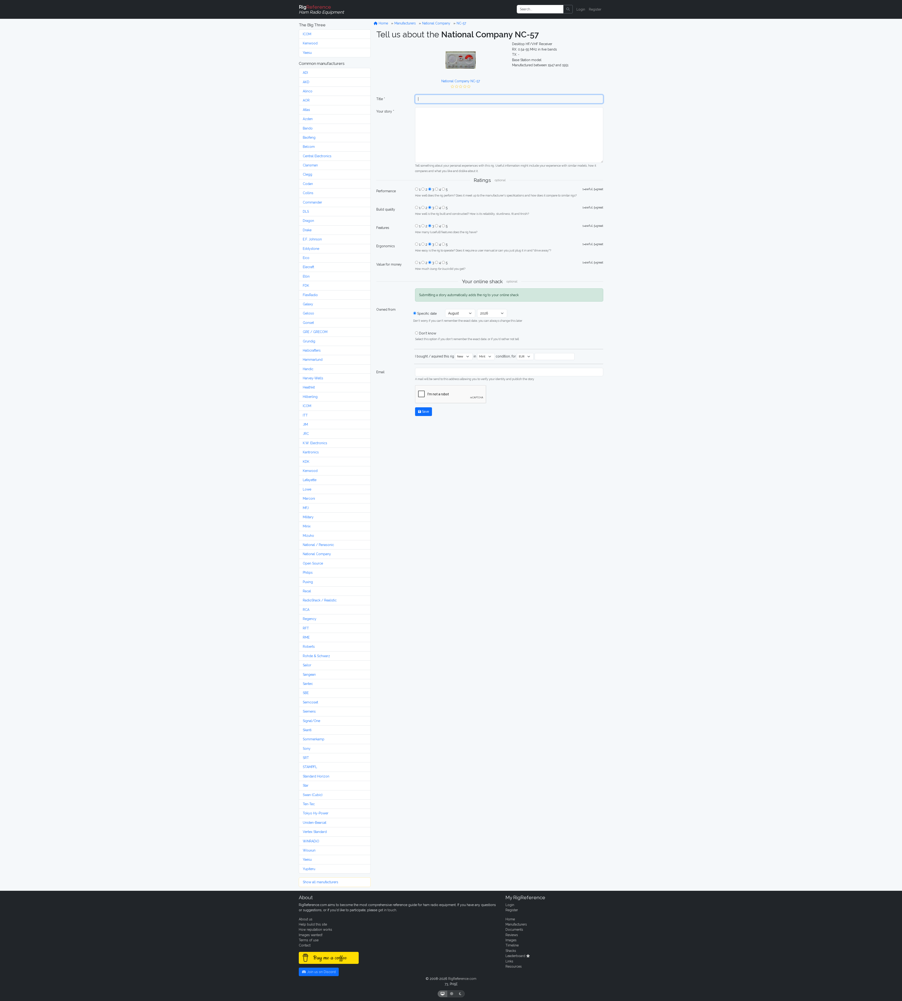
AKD (306, 82)
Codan (308, 184)
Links (509, 961)
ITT (305, 415)
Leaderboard (515, 956)
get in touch (387, 910)
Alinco (307, 91)
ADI (305, 73)
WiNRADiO (311, 841)
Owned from (386, 309)
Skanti (307, 730)
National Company (317, 554)
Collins (308, 193)
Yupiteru (309, 869)
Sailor (307, 665)
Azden (308, 119)
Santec (308, 684)
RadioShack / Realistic (320, 600)
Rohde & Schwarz (316, 656)
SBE (306, 693)
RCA (306, 610)
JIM (305, 424)
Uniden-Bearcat (314, 822)
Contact (305, 945)
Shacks (510, 951)
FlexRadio (310, 295)
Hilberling (310, 397)
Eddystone (311, 249)
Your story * (385, 111)
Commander (312, 202)
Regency (309, 619)
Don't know (427, 333)
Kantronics (311, 452)
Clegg (307, 174)
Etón (306, 276)
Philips (308, 572)
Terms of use (309, 940)
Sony (307, 748)
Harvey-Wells (313, 378)
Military (308, 517)
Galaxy (308, 304)
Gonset (308, 323)
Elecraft (308, 267)
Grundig (309, 341)
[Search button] (568, 9)
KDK (306, 461)
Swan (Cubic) (313, 795)
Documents (514, 929)
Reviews (511, 935)
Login (580, 9)
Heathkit (309, 387)
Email (380, 372)
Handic (308, 369)
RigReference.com (462, 979)
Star (305, 785)
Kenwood (310, 43)
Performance (386, 191)
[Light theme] (451, 994)
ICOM (307, 34)
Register (595, 9)
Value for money (389, 264)
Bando (308, 128)
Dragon (308, 221)
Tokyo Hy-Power (315, 813)
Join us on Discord (321, 972)
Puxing (308, 582)
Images (511, 940)
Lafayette (309, 480)
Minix (307, 526)
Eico (306, 258)
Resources (513, 966)
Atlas (306, 110)
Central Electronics (317, 156)
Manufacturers (405, 23)
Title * (380, 99)
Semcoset (310, 702)
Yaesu (307, 53)
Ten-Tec (309, 804)
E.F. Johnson (312, 239)
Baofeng (309, 137)
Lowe (307, 489)
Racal (307, 591)
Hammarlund (313, 359)
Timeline (512, 945)
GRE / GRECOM (315, 332)
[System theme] (442, 994)
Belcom (309, 147)
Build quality (385, 209)
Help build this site (313, 924)
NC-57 (461, 23)
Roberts (309, 646)
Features (382, 228)
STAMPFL (310, 767)
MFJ (306, 508)
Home (383, 23)
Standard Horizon (316, 776)
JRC (306, 434)
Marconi (309, 498)
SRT (306, 758)
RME (306, 637)
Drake (307, 230)
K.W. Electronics (315, 443)
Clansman (310, 165)
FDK (306, 285)
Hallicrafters (312, 350)
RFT (306, 628)
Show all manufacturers (320, 882)
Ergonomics (385, 246)
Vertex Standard (315, 832)
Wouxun (309, 850)
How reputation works (315, 929)
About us (305, 919)
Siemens (309, 711)
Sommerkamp (313, 739)
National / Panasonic (318, 545)
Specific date (427, 313)
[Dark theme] (460, 994)
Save (425, 411)
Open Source (313, 563)
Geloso (308, 313)
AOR (306, 100)
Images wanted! (311, 935)
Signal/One (311, 721)
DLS (306, 211)
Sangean (309, 674)
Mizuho (308, 536)
